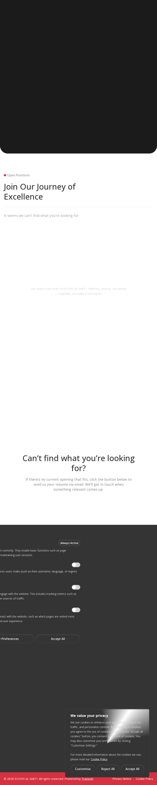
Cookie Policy (99, 759)
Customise (83, 769)
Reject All (108, 769)
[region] (107, 743)
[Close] (78, 526)
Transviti (87, 779)
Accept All (132, 769)
